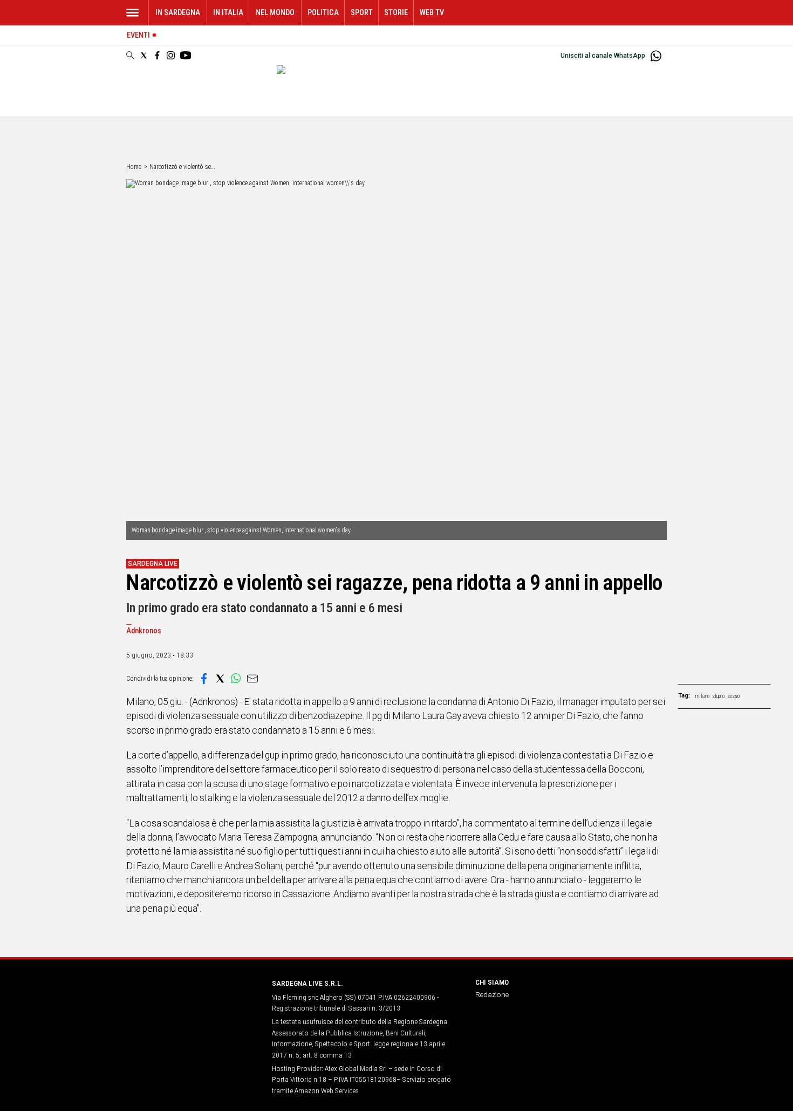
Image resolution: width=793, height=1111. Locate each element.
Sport (362, 12)
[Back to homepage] (192, 1003)
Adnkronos (143, 630)
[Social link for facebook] (157, 55)
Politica (323, 12)
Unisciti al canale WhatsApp (602, 55)
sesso (733, 696)
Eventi (138, 35)
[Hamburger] (132, 12)
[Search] (130, 56)
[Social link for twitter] (144, 55)
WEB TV (432, 12)
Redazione (492, 994)
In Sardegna (177, 12)
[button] (204, 678)
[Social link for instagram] (171, 55)
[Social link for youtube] (185, 55)
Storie (396, 12)
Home (133, 167)
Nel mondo (275, 12)
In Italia (228, 12)
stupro (718, 696)
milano (702, 696)
